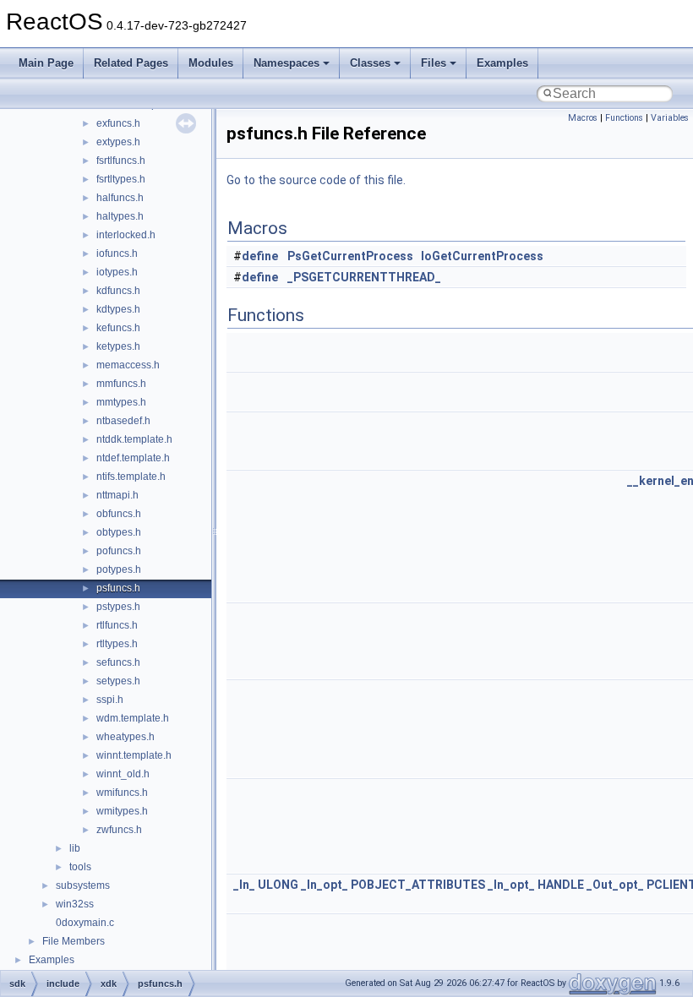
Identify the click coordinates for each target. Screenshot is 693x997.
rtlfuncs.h (117, 625)
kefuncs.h (118, 328)
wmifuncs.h (122, 792)
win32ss (75, 904)
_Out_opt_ (615, 884)
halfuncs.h (120, 198)
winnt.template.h (134, 755)
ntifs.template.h (131, 476)
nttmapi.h (117, 495)
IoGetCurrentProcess (482, 256)
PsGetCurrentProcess (350, 256)
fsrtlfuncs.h (120, 160)
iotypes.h (117, 272)
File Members (73, 941)
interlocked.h (126, 235)
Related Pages (131, 63)
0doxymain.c (85, 923)
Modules (210, 63)
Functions (624, 117)
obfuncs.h (118, 514)
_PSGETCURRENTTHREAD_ (364, 277)
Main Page (46, 63)
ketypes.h (118, 346)
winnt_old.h (123, 774)
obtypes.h (118, 532)
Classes (370, 63)
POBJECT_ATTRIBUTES (418, 884)
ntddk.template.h (134, 439)
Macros (583, 117)
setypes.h (118, 681)
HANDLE (560, 884)
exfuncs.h (118, 123)
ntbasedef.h (123, 421)
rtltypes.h (117, 644)
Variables (670, 117)
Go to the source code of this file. (316, 180)
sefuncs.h (118, 662)
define (260, 256)
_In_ (244, 884)
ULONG (278, 884)
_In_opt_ (324, 884)
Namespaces (286, 63)
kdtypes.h (118, 309)
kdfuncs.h (118, 291)
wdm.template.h (132, 718)
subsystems (83, 885)
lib (74, 848)
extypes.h (118, 142)
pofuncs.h (118, 551)
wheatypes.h (125, 737)
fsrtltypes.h (120, 179)
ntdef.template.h (133, 458)
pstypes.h (118, 607)
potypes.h (118, 569)
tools (80, 867)
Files (433, 63)
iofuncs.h (117, 253)
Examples (502, 63)
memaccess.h (128, 365)
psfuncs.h (118, 588)
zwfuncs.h (119, 830)
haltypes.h (120, 216)
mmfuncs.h (121, 384)
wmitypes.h (122, 811)
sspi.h (109, 700)
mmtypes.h (121, 402)
